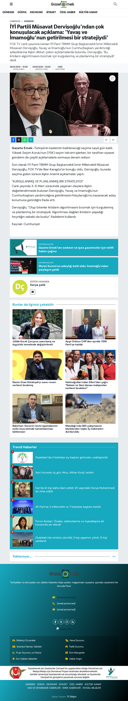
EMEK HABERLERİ (71, 687)
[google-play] (64, 629)
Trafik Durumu (76, 646)
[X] (61, 622)
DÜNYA (22, 12)
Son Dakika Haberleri (26, 658)
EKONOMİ (36, 12)
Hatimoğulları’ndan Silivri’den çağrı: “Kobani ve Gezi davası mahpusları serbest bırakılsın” (86, 385)
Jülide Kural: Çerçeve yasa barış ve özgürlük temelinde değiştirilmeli (33, 343)
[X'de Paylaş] (19, 139)
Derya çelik (37, 285)
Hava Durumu (77, 640)
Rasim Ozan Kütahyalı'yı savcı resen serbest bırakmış (34, 384)
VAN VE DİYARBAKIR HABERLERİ (44, 687)
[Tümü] (114, 556)
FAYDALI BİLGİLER (92, 687)
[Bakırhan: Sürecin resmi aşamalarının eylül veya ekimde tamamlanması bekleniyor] (37, 408)
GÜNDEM (8, 12)
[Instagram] (66, 622)
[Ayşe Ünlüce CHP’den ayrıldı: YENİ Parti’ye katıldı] (90, 324)
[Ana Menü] (11, 4)
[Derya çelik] (19, 287)
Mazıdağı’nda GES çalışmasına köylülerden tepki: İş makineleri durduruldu (84, 428)
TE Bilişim (71, 696)
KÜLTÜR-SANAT (88, 12)
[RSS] (72, 622)
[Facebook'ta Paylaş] (13, 139)
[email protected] (66, 597)
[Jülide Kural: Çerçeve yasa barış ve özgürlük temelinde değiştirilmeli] (37, 324)
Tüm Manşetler (77, 652)
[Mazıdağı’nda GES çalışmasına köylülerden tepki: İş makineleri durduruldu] (90, 408)
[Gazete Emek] (62, 4)
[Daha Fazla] (30, 139)
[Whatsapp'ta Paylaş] (25, 139)
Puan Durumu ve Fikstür (29, 652)
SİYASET (51, 12)
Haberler (15, 21)
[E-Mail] (32, 292)
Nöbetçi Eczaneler (26, 640)
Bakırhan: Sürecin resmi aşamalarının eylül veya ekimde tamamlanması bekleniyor (35, 428)
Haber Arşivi (75, 658)
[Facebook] (55, 622)
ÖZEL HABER (67, 12)
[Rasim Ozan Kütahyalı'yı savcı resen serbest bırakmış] (37, 364)
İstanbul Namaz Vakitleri (29, 646)
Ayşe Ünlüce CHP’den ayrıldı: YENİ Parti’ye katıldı (86, 343)
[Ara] (115, 4)
